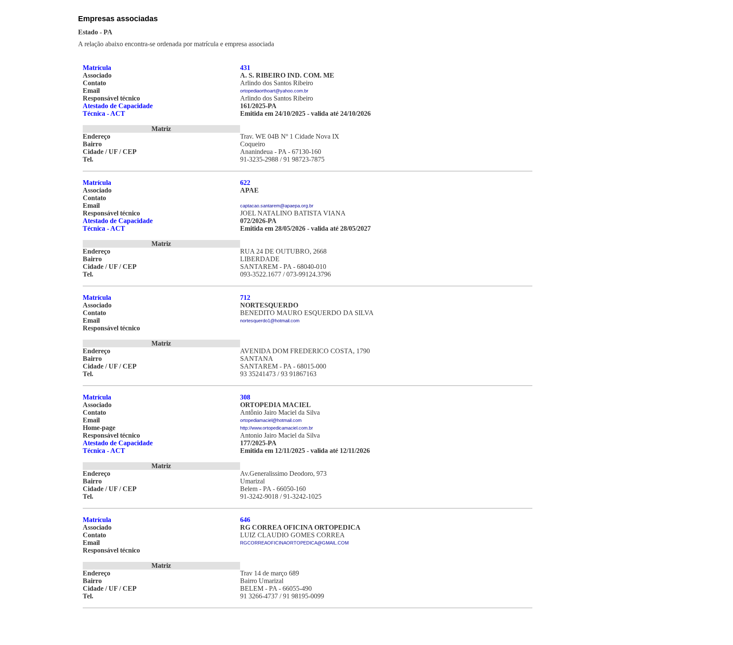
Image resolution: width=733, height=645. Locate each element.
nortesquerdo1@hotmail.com (269, 320)
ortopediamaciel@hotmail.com (271, 420)
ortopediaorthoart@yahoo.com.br (274, 90)
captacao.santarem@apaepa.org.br (276, 205)
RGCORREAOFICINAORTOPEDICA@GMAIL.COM (294, 542)
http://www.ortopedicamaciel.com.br (276, 427)
